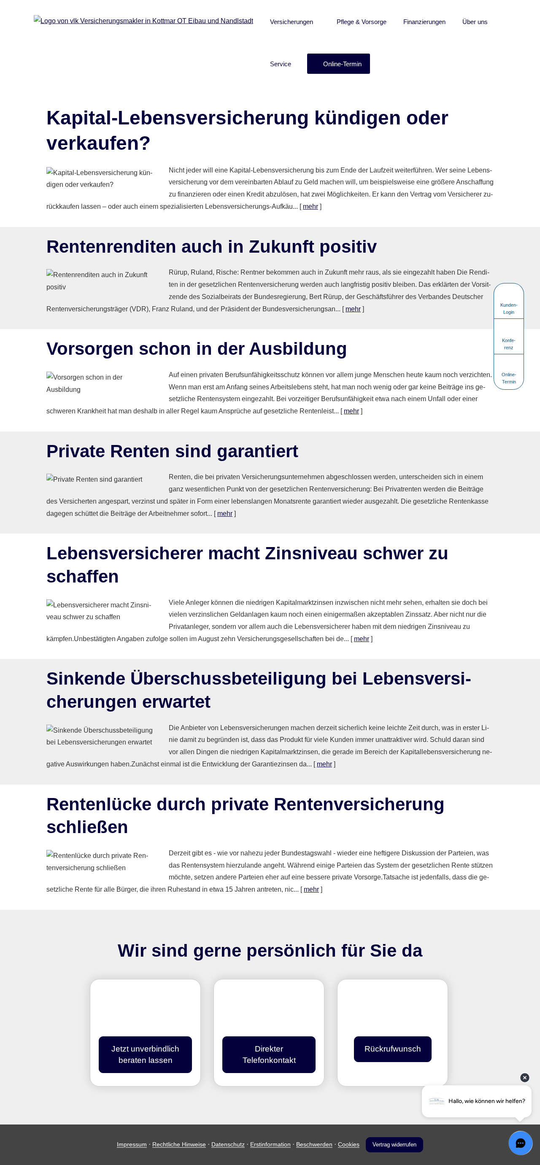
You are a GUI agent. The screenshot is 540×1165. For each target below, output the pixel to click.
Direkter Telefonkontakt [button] (268, 1054)
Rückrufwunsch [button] (392, 1048)
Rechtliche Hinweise (179, 1144)
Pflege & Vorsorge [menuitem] (361, 21)
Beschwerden (314, 1144)
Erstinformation (270, 1144)
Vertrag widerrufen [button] (394, 1144)
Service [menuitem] (280, 63)
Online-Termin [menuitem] (342, 63)
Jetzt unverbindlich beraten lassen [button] (145, 1054)
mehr (310, 206)
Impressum (132, 1144)
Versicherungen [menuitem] (291, 21)
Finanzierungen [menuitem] (424, 21)
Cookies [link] (348, 1144)
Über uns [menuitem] (475, 21)
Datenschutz (228, 1144)
